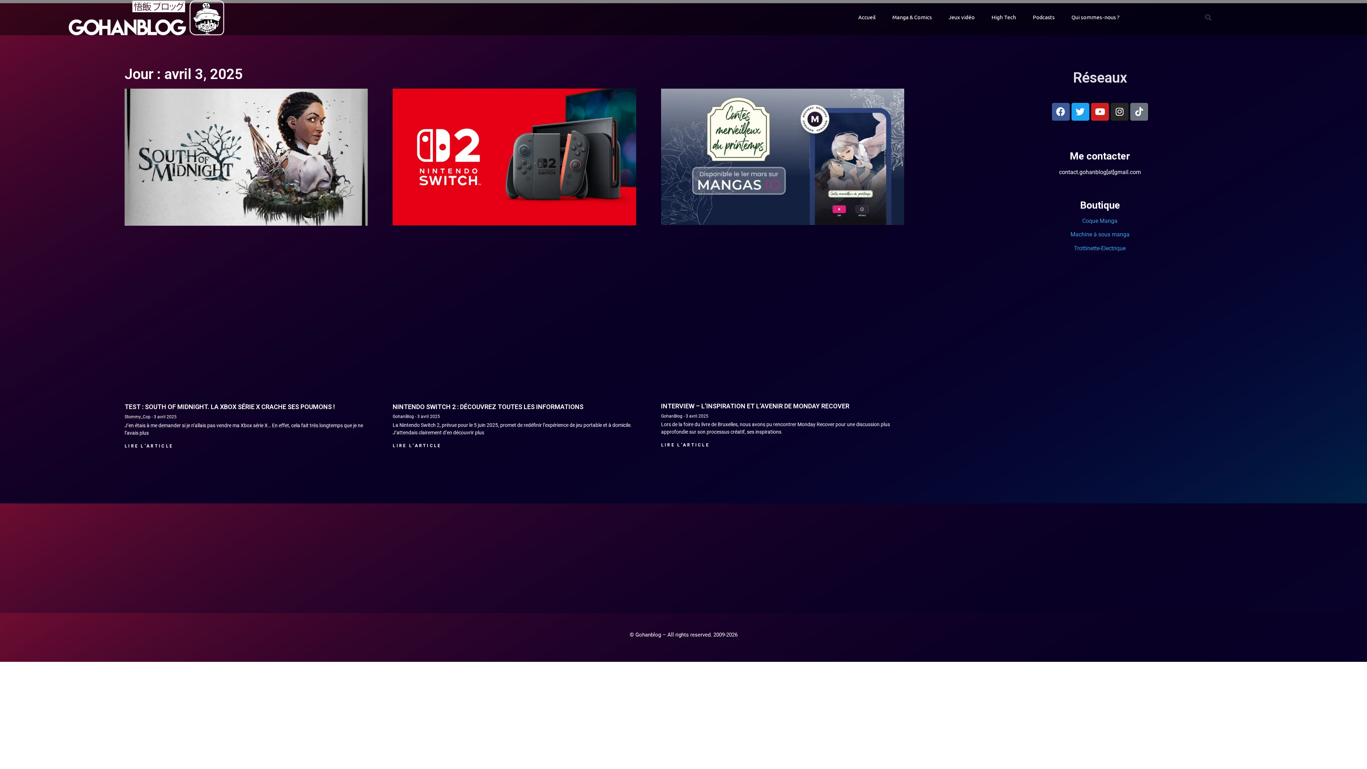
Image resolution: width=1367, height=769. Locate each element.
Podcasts (1044, 17)
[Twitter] (1080, 112)
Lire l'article (149, 446)
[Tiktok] (1139, 112)
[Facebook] (1061, 112)
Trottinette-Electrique (1100, 248)
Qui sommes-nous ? (1096, 17)
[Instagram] (1119, 112)
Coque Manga (1099, 221)
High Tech (1003, 17)
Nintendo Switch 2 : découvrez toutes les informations (488, 406)
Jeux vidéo (962, 17)
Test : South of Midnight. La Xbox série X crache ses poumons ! (230, 406)
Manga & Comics (912, 17)
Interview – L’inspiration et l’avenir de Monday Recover (755, 406)
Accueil (867, 17)
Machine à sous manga (1100, 234)
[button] (1208, 17)
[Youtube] (1100, 112)
